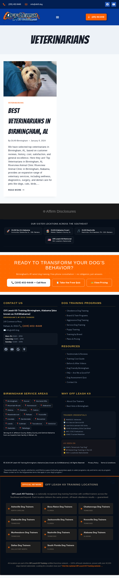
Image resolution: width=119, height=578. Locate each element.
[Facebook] (107, 4)
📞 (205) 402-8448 (30, 325)
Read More (16, 190)
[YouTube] (12, 349)
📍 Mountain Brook (13, 406)
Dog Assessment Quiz (77, 377)
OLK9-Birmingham (19, 141)
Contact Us (72, 382)
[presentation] (30, 78)
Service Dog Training (76, 325)
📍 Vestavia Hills (40, 401)
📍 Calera (34, 410)
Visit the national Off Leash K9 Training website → (82, 566)
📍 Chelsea (21, 410)
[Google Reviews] (18, 349)
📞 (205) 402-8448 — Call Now (28, 282)
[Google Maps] (24, 349)
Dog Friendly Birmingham (78, 368)
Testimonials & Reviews (77, 354)
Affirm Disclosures (61, 211)
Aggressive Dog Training (78, 320)
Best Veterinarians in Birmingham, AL (29, 121)
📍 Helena (9, 410)
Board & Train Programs (77, 315)
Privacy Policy (93, 463)
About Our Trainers (75, 401)
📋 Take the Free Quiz (68, 282)
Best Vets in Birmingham (77, 406)
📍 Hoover (25, 401)
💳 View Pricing (99, 282)
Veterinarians (16, 103)
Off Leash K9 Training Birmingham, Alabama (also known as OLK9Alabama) (39, 463)
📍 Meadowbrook (12, 415)
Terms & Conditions (108, 463)
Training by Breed (74, 334)
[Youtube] (113, 4)
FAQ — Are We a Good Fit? (78, 373)
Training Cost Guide (75, 359)
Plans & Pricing (73, 339)
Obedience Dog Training (78, 311)
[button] (57, 17)
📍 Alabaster (45, 406)
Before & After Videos (76, 363)
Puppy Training (73, 329)
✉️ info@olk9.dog (11, 330)
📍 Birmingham (11, 401)
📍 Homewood (30, 406)
